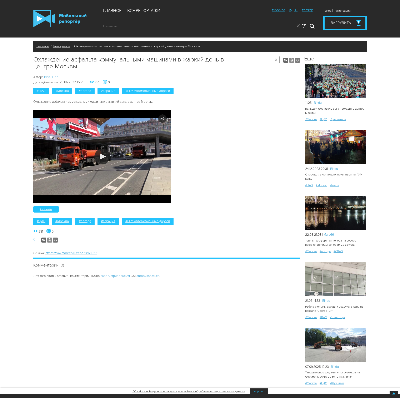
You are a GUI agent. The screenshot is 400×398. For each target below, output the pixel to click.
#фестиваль (338, 119)
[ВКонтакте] (285, 60)
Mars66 (329, 235)
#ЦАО (41, 91)
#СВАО (338, 251)
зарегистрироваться (115, 276)
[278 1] (335, 279)
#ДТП (293, 10)
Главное (112, 10)
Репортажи (61, 46)
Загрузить (341, 22)
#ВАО (323, 317)
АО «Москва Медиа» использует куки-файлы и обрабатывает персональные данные (188, 391)
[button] (102, 156)
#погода (85, 91)
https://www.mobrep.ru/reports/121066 (71, 253)
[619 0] (335, 147)
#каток (334, 185)
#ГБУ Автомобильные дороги (147, 91)
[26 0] (335, 213)
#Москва (278, 10)
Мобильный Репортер (59, 18)
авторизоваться (147, 276)
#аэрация (108, 91)
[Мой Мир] (297, 60)
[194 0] (335, 345)
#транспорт (337, 317)
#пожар (307, 10)
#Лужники (337, 383)
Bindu (318, 103)
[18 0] (335, 81)
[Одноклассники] (291, 60)
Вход (328, 11)
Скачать (46, 209)
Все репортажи (143, 10)
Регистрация (342, 11)
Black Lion (51, 77)
